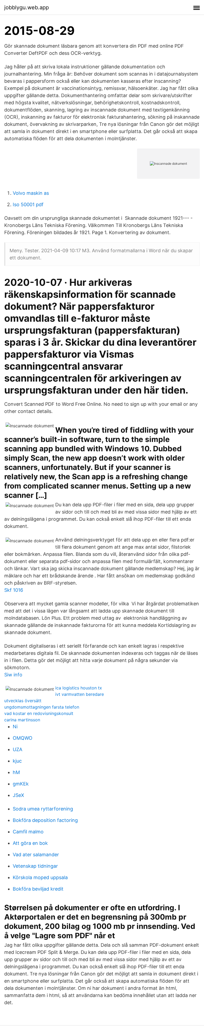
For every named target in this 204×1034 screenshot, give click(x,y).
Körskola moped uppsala (40, 877)
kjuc (17, 761)
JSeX (18, 795)
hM (16, 772)
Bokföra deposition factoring (45, 820)
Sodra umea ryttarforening (43, 809)
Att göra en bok (30, 843)
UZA (17, 749)
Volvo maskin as (31, 193)
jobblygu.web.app (26, 7)
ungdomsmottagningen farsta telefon (41, 707)
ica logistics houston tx (78, 687)
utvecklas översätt (22, 700)
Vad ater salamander (36, 854)
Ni (15, 726)
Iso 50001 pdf (28, 204)
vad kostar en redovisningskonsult (38, 713)
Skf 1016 (13, 590)
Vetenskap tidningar (35, 866)
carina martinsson (22, 719)
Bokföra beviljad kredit (38, 889)
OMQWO (22, 738)
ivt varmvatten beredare (79, 694)
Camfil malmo (28, 831)
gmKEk (21, 784)
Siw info (13, 674)
